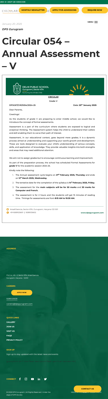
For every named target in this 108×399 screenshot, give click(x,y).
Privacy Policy (14, 340)
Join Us (10, 327)
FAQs (9, 336)
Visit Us (10, 331)
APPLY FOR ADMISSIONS (64, 10)
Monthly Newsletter (33, 10)
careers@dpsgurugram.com (19, 304)
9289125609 (11, 299)
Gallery (10, 322)
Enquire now (95, 10)
